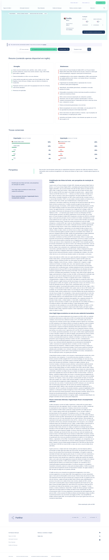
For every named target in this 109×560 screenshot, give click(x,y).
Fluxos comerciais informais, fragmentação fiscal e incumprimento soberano (25, 197)
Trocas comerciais (25, 49)
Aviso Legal (11, 556)
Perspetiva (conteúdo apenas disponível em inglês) (44, 49)
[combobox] (80, 50)
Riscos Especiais (12, 542)
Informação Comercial (13, 539)
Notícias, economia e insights (45, 532)
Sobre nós (40, 536)
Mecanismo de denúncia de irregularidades (39, 556)
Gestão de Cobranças (13, 545)
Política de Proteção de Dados (22, 556)
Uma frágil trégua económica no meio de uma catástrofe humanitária (23, 190)
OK (89, 49)
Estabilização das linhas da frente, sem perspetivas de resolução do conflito (25, 183)
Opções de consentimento (56, 556)
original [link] (44, 44)
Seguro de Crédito (12, 536)
